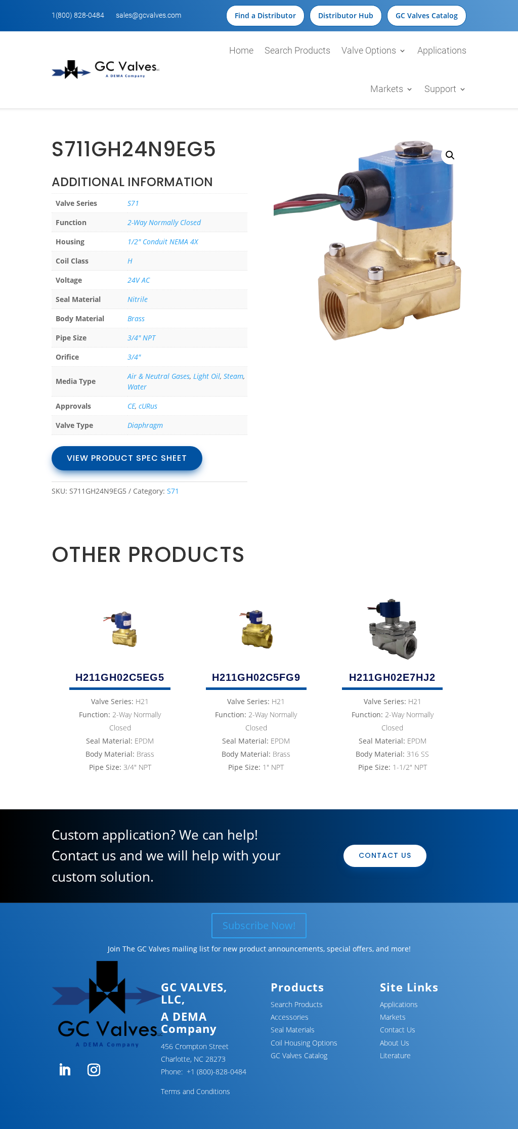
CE (131, 406)
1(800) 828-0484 (78, 15)
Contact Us (385, 855)
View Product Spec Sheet (127, 458)
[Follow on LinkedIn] (64, 1070)
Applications (441, 50)
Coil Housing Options (304, 1043)
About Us (394, 1043)
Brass (136, 318)
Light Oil (206, 376)
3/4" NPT (141, 337)
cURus (148, 406)
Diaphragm (145, 425)
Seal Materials (293, 1029)
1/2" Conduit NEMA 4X (162, 241)
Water (137, 387)
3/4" (134, 357)
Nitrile (137, 299)
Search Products (297, 50)
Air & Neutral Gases (158, 376)
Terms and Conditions (195, 1091)
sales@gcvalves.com (148, 15)
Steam (233, 376)
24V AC (138, 280)
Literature (395, 1055)
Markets (386, 88)
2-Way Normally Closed (164, 222)
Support (440, 88)
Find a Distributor (265, 15)
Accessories (290, 1017)
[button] (450, 155)
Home (241, 50)
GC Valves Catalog (427, 15)
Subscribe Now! (259, 925)
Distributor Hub (345, 15)
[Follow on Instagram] (93, 1070)
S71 (133, 203)
